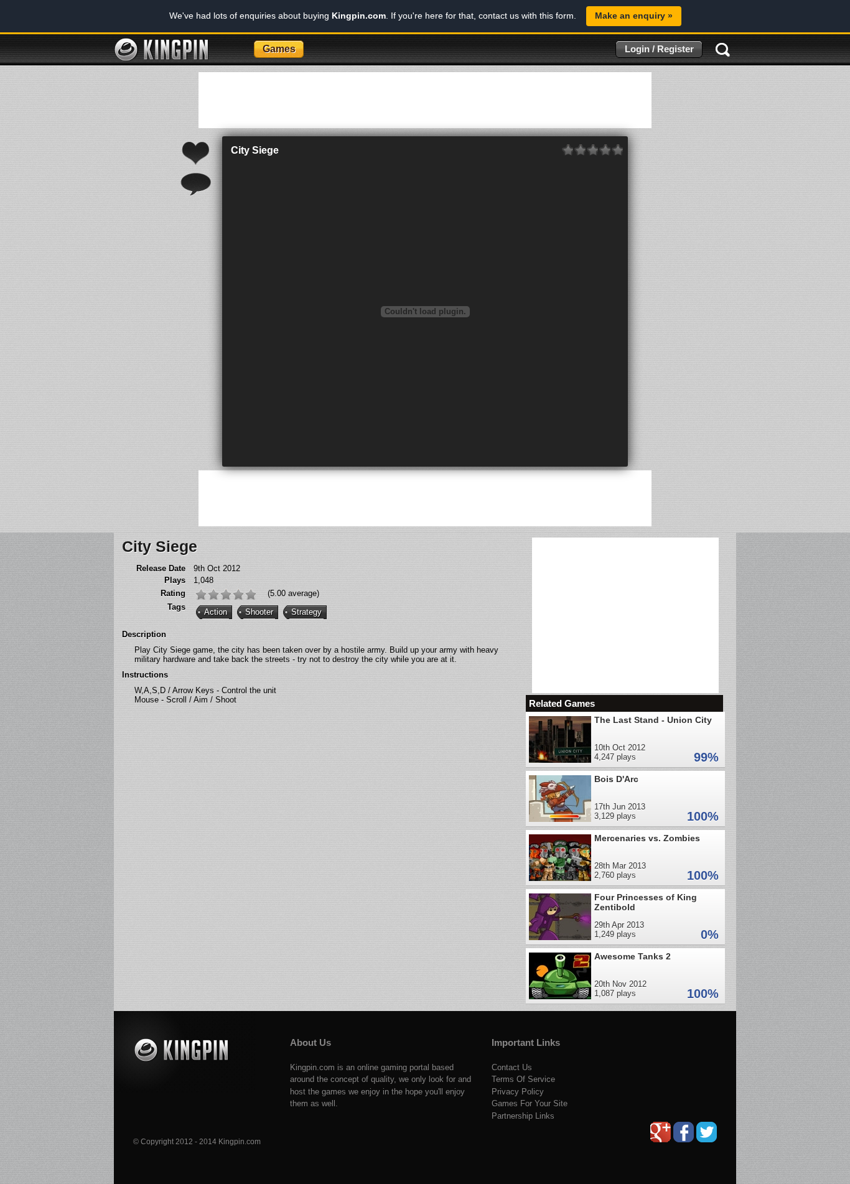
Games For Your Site (529, 1103)
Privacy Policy (518, 1091)
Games (279, 49)
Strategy (306, 612)
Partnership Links (523, 1116)
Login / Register (659, 49)
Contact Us (512, 1067)
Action (215, 612)
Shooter (259, 612)
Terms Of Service (523, 1079)
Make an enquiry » (634, 16)
